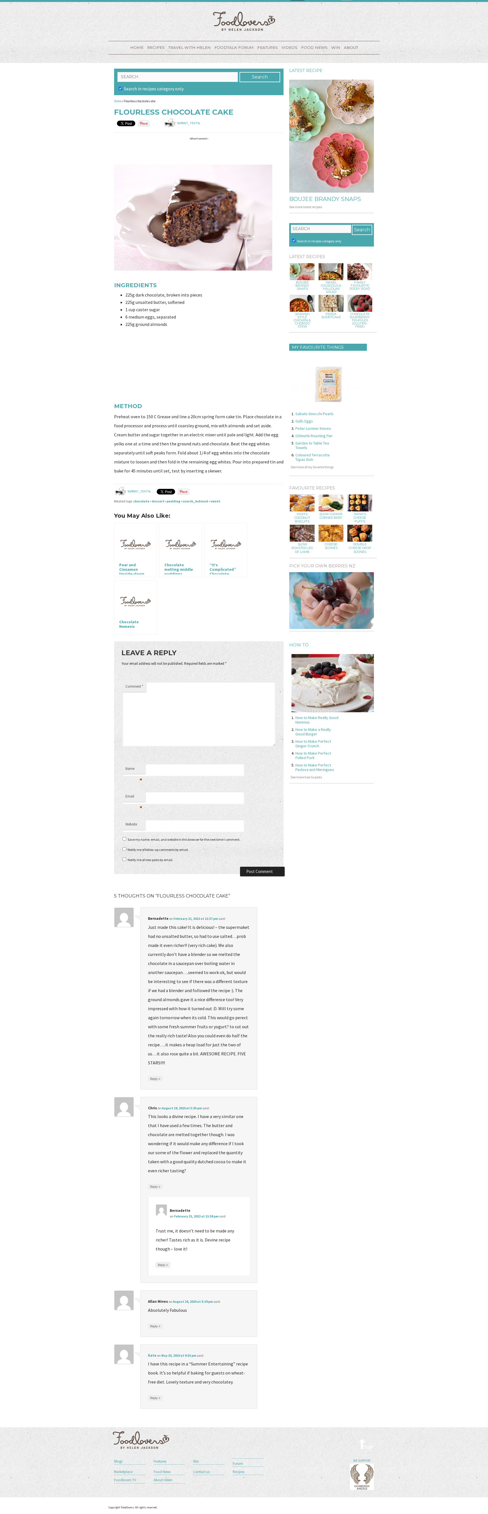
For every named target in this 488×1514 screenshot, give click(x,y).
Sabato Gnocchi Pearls (314, 413)
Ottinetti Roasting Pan (313, 435)
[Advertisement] (217, 151)
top (366, 1444)
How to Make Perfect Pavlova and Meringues (314, 767)
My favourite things (318, 347)
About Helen (163, 1480)
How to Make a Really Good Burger (313, 732)
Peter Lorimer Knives (313, 428)
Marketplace (123, 1471)
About (351, 47)
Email (133, 798)
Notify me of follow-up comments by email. (158, 850)
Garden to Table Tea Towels (312, 445)
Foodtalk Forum (234, 47)
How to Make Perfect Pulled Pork (313, 755)
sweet (215, 501)
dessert (158, 501)
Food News (314, 47)
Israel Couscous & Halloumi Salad (331, 287)
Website (131, 824)
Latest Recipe (306, 70)
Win (196, 1461)
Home (136, 47)
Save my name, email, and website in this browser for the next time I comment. (184, 839)
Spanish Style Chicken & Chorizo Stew (302, 320)
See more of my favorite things (312, 467)
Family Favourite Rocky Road (360, 285)
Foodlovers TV (125, 1480)
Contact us (201, 1471)
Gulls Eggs (304, 421)
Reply (155, 1078)
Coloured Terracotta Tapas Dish (312, 457)
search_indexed (195, 501)
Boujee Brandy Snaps (325, 199)
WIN (335, 47)
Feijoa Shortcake (331, 316)
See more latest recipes (305, 207)
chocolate (141, 501)
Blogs (118, 1461)
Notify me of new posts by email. (150, 860)
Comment (134, 686)
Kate (152, 1355)
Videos (289, 47)
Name (133, 770)
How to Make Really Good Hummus (316, 720)
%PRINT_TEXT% (188, 123)
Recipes (156, 47)
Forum (238, 1463)
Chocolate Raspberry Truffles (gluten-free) (360, 320)
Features (267, 47)
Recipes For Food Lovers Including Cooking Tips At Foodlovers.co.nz (244, 21)
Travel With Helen (189, 47)
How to (299, 645)
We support (362, 1461)
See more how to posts (306, 777)
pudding (173, 501)
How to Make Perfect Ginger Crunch (313, 743)
